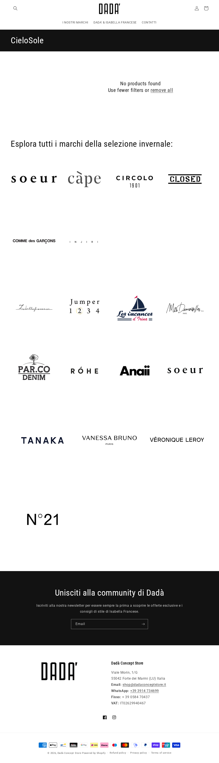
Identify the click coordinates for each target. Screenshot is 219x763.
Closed (167, 208)
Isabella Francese (25, 337)
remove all (162, 90)
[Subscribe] (143, 624)
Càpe (65, 208)
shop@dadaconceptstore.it (144, 685)
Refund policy (118, 752)
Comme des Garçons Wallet (33, 271)
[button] (15, 8)
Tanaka (17, 478)
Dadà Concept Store (69, 753)
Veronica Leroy (157, 478)
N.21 (14, 557)
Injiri (64, 271)
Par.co (16, 400)
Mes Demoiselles (175, 337)
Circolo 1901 (121, 208)
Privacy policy (138, 752)
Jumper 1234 (72, 337)
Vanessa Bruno (90, 478)
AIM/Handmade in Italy (30, 208)
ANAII (116, 400)
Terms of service (161, 752)
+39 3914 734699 (144, 691)
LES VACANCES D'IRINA (130, 337)
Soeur (166, 400)
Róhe (65, 400)
